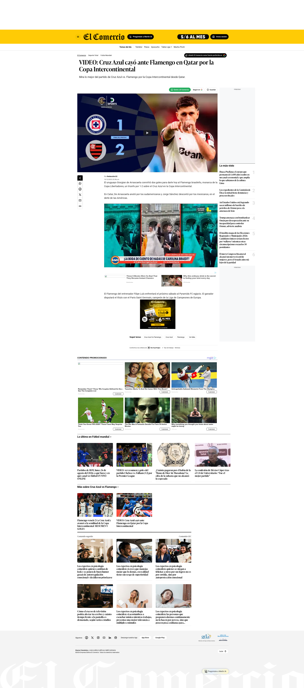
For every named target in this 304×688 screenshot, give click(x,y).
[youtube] (104, 637)
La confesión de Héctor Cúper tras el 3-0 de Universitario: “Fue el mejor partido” (212, 473)
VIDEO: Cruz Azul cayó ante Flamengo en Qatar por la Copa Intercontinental (132, 523)
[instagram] (98, 637)
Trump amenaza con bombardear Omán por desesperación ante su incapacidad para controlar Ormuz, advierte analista (234, 221)
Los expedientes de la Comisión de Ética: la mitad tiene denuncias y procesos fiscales (234, 192)
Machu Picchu (180, 47)
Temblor (138, 47)
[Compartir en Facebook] (80, 189)
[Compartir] (80, 178)
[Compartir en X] (80, 195)
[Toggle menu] (78, 36)
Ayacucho (155, 47)
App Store (145, 638)
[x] (92, 637)
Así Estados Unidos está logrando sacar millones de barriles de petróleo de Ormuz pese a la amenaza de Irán (234, 206)
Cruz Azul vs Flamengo (152, 337)
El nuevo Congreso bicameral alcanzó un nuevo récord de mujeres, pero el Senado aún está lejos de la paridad (234, 258)
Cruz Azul (169, 337)
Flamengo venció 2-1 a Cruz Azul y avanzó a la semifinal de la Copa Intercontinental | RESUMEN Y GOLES (94, 524)
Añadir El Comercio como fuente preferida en (205, 55)
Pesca (146, 47)
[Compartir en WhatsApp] (80, 183)
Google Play (160, 638)
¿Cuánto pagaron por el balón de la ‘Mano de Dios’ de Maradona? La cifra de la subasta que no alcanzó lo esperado (173, 474)
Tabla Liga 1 (166, 47)
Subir (221, 651)
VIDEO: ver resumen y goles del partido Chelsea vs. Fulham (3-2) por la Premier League (134, 473)
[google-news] (115, 637)
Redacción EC (112, 176)
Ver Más (192, 337)
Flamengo (181, 337)
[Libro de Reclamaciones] (223, 638)
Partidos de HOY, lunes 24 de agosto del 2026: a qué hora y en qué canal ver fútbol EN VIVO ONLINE (93, 474)
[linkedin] (109, 637)
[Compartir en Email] (80, 200)
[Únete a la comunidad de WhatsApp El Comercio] (180, 90)
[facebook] (86, 637)
